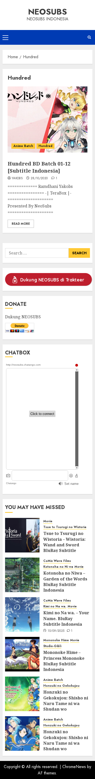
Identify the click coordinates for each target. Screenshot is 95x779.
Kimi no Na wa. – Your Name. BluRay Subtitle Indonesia (66, 618)
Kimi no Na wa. (54, 606)
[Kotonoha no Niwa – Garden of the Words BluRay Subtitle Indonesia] (22, 575)
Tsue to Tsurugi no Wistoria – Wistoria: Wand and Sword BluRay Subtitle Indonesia (64, 545)
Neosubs (47, 12)
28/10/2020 (39, 178)
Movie (47, 521)
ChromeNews (74, 767)
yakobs (17, 178)
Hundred (45, 146)
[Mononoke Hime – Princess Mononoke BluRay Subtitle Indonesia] (22, 654)
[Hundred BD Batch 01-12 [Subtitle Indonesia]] (47, 119)
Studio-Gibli (52, 646)
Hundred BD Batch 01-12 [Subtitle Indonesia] (39, 167)
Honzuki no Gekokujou (61, 686)
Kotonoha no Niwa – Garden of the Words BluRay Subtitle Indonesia (65, 581)
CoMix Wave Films (57, 561)
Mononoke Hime (56, 640)
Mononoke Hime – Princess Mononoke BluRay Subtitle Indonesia (63, 661)
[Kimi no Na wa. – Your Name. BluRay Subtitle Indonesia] (22, 614)
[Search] (89, 37)
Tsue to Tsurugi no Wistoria (64, 527)
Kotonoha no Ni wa (58, 567)
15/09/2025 (56, 631)
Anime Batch (23, 146)
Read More (21, 223)
